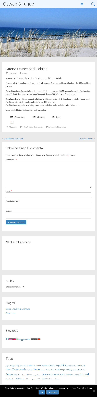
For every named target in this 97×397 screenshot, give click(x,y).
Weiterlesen (52, 392)
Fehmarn (38, 365)
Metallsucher (81, 370)
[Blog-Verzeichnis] (11, 339)
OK (42, 392)
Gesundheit (73, 366)
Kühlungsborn (63, 369)
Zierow (57, 379)
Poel (15, 374)
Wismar (45, 378)
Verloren (23, 379)
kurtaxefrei (54, 370)
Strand (84, 373)
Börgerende (23, 366)
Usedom (16, 378)
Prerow (24, 375)
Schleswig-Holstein (60, 374)
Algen (7, 366)
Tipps (10, 379)
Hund (8, 369)
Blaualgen (12, 366)
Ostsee (9, 374)
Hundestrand (38, 127)
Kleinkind (43, 370)
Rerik (29, 374)
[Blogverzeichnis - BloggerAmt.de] (23, 339)
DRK (33, 366)
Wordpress (52, 379)
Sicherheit (75, 374)
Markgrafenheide (73, 370)
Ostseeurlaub (11, 313)
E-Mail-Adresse (13, 201)
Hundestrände (29, 370)
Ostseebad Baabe (87, 138)
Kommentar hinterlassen (57, 127)
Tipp (7, 379)
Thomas (25, 73)
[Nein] (94, 391)
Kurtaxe (48, 370)
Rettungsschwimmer (36, 375)
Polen (20, 375)
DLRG (29, 365)
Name (9, 191)
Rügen (46, 374)
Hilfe (83, 366)
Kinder (36, 369)
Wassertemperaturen (32, 379)
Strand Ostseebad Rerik (12, 138)
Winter (40, 379)
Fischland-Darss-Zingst (51, 365)
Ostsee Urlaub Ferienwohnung (18, 308)
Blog (17, 365)
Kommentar (11, 159)
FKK (24, 127)
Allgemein (12, 127)
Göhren (30, 127)
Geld (68, 366)
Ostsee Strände (18, 4)
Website (9, 211)
